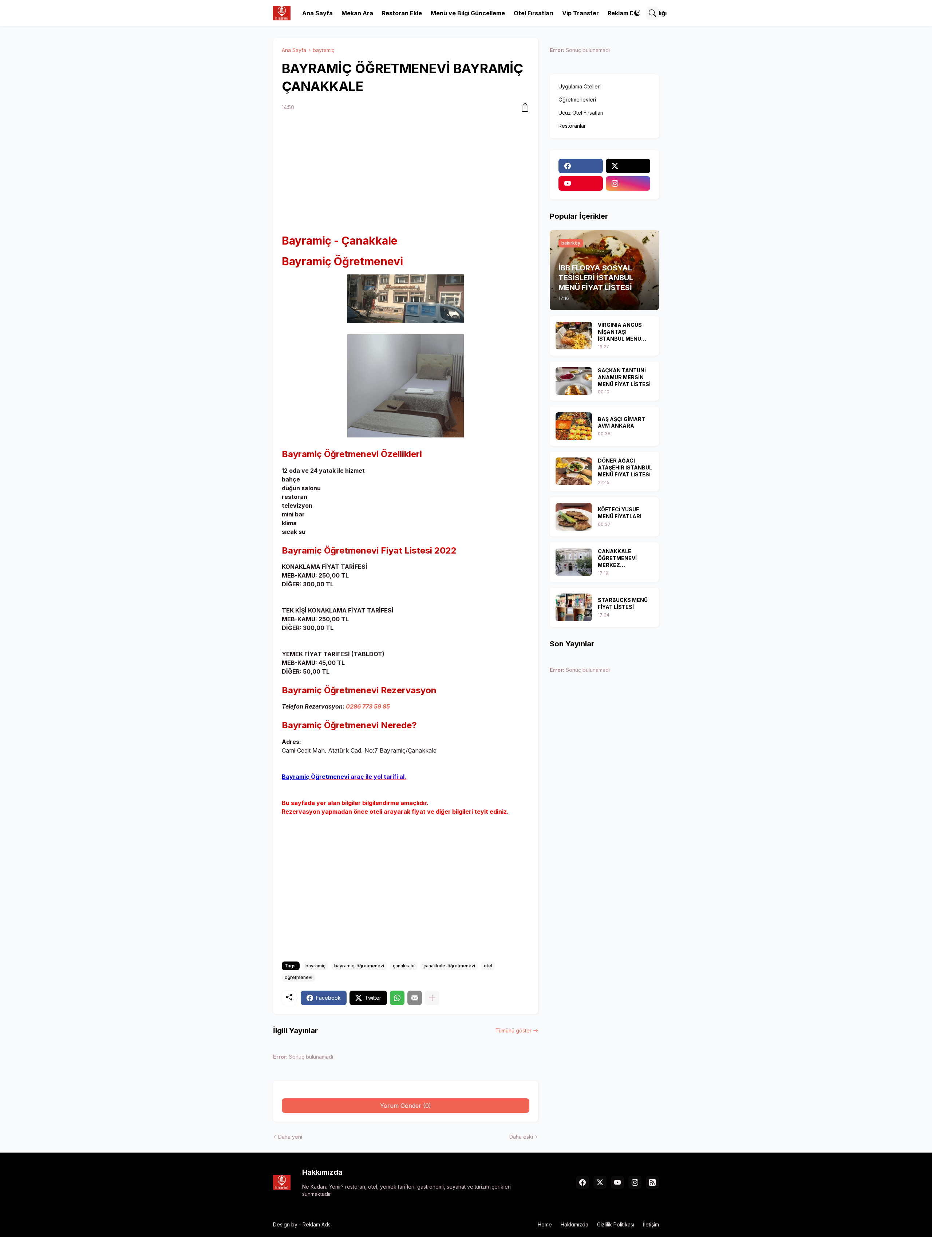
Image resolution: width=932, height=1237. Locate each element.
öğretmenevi (298, 977)
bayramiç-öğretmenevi (359, 965)
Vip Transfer (580, 13)
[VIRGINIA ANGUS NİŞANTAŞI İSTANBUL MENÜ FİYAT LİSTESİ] (574, 335)
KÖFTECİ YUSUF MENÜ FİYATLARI (619, 512)
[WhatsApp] (397, 998)
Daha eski (521, 1137)
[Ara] (652, 13)
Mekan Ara (357, 13)
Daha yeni (290, 1137)
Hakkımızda (574, 1224)
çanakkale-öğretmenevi (449, 965)
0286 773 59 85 (368, 706)
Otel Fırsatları (533, 13)
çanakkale (404, 965)
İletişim (651, 1224)
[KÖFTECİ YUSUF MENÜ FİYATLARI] (574, 517)
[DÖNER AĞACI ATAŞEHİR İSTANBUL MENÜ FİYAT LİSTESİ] (574, 471)
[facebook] (580, 166)
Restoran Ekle (402, 13)
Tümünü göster (513, 1030)
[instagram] (628, 183)
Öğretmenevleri (577, 99)
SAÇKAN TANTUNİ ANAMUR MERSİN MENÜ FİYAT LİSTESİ (624, 377)
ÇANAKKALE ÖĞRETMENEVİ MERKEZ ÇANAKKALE (617, 558)
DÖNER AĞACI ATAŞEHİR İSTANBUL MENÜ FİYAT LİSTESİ (625, 467)
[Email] (414, 998)
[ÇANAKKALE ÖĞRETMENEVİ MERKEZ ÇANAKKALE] (574, 562)
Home (545, 1224)
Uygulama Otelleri (579, 86)
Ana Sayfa (317, 13)
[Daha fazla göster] (432, 998)
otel (488, 965)
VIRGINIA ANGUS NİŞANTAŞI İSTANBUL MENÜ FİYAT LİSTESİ (620, 332)
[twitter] (628, 166)
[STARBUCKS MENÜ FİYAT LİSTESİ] (574, 607)
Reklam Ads (317, 1224)
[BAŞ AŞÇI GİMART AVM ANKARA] (574, 426)
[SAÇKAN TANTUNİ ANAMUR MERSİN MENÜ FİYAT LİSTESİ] (574, 381)
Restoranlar (572, 126)
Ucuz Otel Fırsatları (580, 113)
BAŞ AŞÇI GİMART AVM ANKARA (621, 422)
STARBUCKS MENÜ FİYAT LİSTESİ (623, 603)
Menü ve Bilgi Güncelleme (468, 13)
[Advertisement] (405, 174)
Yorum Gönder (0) (405, 1105)
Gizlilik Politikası (615, 1224)
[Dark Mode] (637, 13)
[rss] (652, 1182)
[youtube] (580, 183)
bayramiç (324, 50)
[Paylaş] (522, 107)
